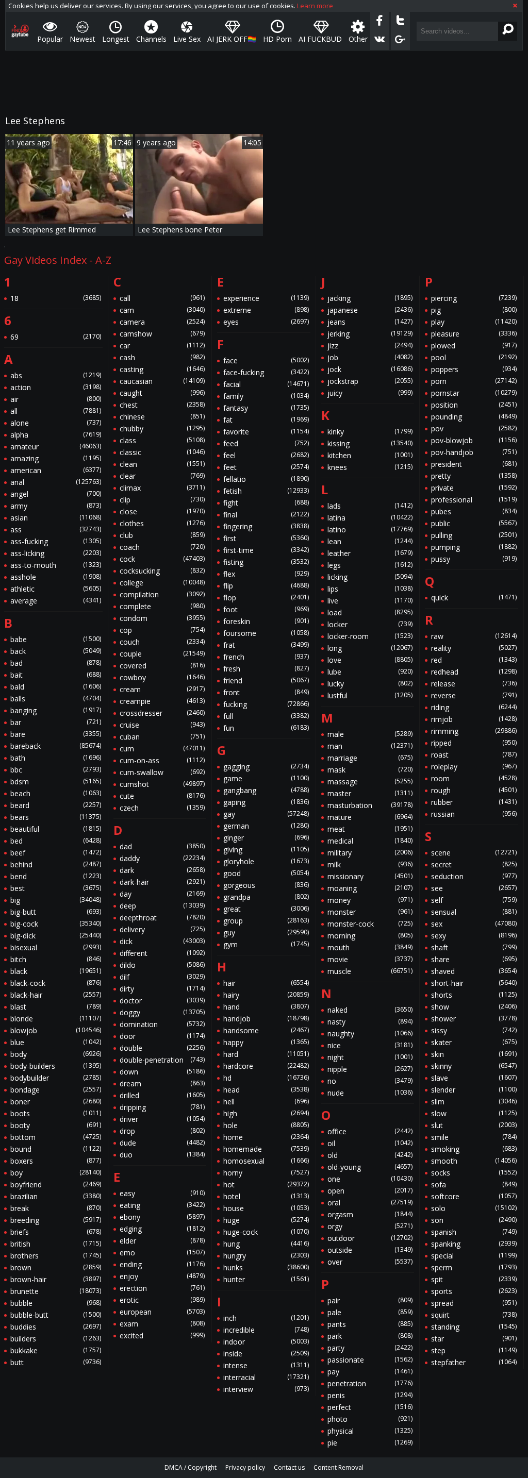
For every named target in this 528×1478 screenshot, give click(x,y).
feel (266, 455)
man (370, 746)
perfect (370, 1407)
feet (266, 467)
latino (370, 529)
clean (162, 464)
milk (370, 864)
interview (266, 1389)
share (474, 959)
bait (55, 675)
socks (474, 1173)
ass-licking (55, 553)
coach (162, 547)
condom (162, 618)
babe (55, 639)
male (370, 734)
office (370, 1131)
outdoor (370, 1238)
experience (266, 298)
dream (162, 1083)
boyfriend (55, 1184)
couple (162, 654)
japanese (370, 310)
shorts (474, 995)
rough (474, 790)
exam (162, 1324)
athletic (55, 589)
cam (162, 310)
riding (474, 707)
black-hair (55, 995)
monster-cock (370, 924)
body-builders (55, 1066)
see (474, 888)
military (370, 853)
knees (370, 467)
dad (162, 846)
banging (55, 710)
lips (370, 589)
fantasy (266, 408)
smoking (474, 1149)
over (370, 1262)
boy (55, 1173)
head (266, 1090)
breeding (55, 1220)
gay (266, 814)
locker (370, 624)
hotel (266, 1196)
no (370, 1081)
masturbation (370, 805)
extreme (266, 310)
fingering (266, 526)
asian (55, 518)
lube (370, 672)
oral (370, 1202)
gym (266, 944)
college (162, 582)
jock (370, 369)
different (162, 953)
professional (474, 500)
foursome (266, 633)
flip (266, 586)
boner (55, 1101)
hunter (266, 1279)
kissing (370, 443)
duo (162, 1155)
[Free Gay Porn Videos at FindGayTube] (20, 31)
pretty (474, 476)
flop (266, 597)
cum (162, 748)
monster (370, 912)
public (474, 523)
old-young (370, 1167)
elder (162, 1241)
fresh (266, 669)
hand (266, 1007)
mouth (370, 947)
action (55, 387)
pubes (474, 511)
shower (474, 1018)
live (370, 601)
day (162, 894)
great (266, 909)
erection (162, 1288)
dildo (162, 965)
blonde (55, 1018)
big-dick (55, 935)
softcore (474, 1196)
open (370, 1191)
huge (266, 1220)
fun (266, 728)
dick (162, 941)
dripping (162, 1107)
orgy (370, 1226)
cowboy (162, 677)
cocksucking (162, 571)
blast (55, 1007)
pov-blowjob (474, 440)
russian (474, 814)
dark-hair (162, 882)
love (370, 660)
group (266, 921)
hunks (266, 1267)
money (370, 900)
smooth (474, 1161)
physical (370, 1431)
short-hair (474, 983)
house (266, 1208)
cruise (162, 725)
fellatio (266, 479)
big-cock (55, 924)
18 (55, 298)
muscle (370, 971)
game (266, 778)
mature (370, 817)
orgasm (370, 1214)
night (370, 1057)
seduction (474, 876)
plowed (474, 345)
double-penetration (162, 1060)
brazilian (55, 1196)
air (55, 399)
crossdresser (162, 713)
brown (55, 1267)
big (55, 900)
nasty (370, 1022)
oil (370, 1143)
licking (370, 577)
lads (370, 506)
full (266, 716)
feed (266, 443)
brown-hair (55, 1279)
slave (474, 1078)
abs (55, 375)
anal (55, 482)
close (162, 511)
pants (370, 1324)
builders (55, 1338)
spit (474, 1279)
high (266, 1113)
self (474, 900)
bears (55, 817)
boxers (55, 1161)
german (266, 826)
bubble (55, 1303)
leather (370, 553)
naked (370, 1010)
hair (266, 983)
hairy (266, 995)
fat (266, 420)
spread (474, 1303)
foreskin (266, 621)
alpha (55, 435)
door (162, 1036)
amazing (55, 458)
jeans (370, 322)
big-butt (55, 912)
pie (370, 1443)
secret (474, 864)
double (162, 1048)
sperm (474, 1267)
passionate (370, 1360)
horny (266, 1173)
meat (370, 829)
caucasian (162, 381)
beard (55, 805)
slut (474, 1125)
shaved (474, 971)
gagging (266, 766)
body (55, 1054)
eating (162, 1205)
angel (55, 494)
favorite (266, 431)
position (474, 405)
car (162, 345)
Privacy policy (245, 1467)
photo (370, 1419)
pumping (474, 547)
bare (55, 734)
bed (55, 841)
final (266, 514)
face (266, 360)
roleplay (474, 766)
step (474, 1350)
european (162, 1312)
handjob (266, 1018)
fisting (266, 562)
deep (162, 906)
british (55, 1244)
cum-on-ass (162, 760)
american (55, 470)
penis (370, 1395)
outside (370, 1250)
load (370, 612)
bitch (55, 959)
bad (55, 663)
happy (266, 1042)
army (55, 506)
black (55, 971)
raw (474, 636)
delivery (162, 929)
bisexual (55, 947)
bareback (55, 746)
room (474, 778)
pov (474, 428)
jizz (370, 345)
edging (162, 1229)
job (370, 357)
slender (474, 1090)
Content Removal (339, 1467)
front (266, 692)
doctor (162, 1000)
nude (370, 1093)
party (370, 1348)
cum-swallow (162, 772)
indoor (266, 1342)
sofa (474, 1184)
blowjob (55, 1030)
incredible (266, 1330)
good (266, 873)
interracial (266, 1377)
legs (370, 565)
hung (266, 1244)
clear (162, 476)
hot (266, 1184)
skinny (474, 1066)
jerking (370, 334)
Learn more (315, 5)
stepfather (474, 1362)
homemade (266, 1149)
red (474, 660)
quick (474, 597)
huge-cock (266, 1232)
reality (474, 648)
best (55, 888)
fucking (266, 704)
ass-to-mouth (55, 565)
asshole (55, 577)
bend (55, 876)
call (162, 298)
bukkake (55, 1350)
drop (162, 1131)
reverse (474, 695)
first (266, 538)
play (474, 322)
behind (55, 864)
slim (474, 1101)
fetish (266, 491)
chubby (162, 428)
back (55, 651)
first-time (266, 550)
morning (370, 935)
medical (370, 841)
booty (55, 1125)
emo (162, 1252)
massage (370, 781)
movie (370, 959)
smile (474, 1137)
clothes (162, 523)
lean (370, 541)
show (474, 1007)
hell (266, 1101)
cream (162, 689)
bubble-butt (55, 1315)
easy (162, 1193)
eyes (266, 322)
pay (370, 1371)
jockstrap (370, 381)
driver (162, 1119)
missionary (370, 876)
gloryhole (266, 861)
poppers (474, 369)
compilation (162, 594)
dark (162, 870)
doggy (162, 1012)
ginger (266, 838)
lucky (370, 683)
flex (266, 574)
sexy (474, 935)
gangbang (266, 790)
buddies (55, 1327)
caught (162, 393)
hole (266, 1125)
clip (162, 500)
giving (266, 849)
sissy (474, 1030)
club (162, 535)
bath (55, 758)
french (266, 657)
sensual (474, 912)
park (370, 1336)
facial (266, 384)
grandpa (266, 897)
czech (162, 808)
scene (474, 853)
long (370, 648)
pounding (474, 417)
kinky (370, 431)
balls (55, 698)
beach (55, 793)
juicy (370, 393)
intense (266, 1365)
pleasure (474, 334)
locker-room (370, 636)
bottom (55, 1137)
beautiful (55, 829)
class (162, 440)
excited (162, 1335)
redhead (474, 672)
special (474, 1256)
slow (474, 1113)
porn (474, 381)
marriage (370, 758)
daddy (162, 858)
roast (474, 755)
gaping (266, 802)
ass (55, 529)
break (55, 1208)
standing (474, 1327)
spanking (474, 1244)
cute (162, 796)
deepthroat (162, 917)
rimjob (474, 719)
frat (266, 645)
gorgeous (266, 885)
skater (474, 1042)
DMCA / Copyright (190, 1467)
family (266, 396)
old (370, 1155)
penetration (370, 1383)
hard (266, 1054)
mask (370, 770)
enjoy (162, 1276)
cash (162, 357)
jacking (370, 298)
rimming (474, 731)
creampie (162, 701)
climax (162, 488)
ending (162, 1264)
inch (266, 1318)
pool (474, 357)
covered (162, 665)
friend (266, 680)
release (474, 683)
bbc (55, 770)
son (474, 1220)
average (55, 601)
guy (266, 932)
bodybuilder (55, 1078)
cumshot (162, 784)
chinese (162, 417)
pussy (474, 559)
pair (370, 1300)
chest (162, 405)
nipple (370, 1069)
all (55, 411)
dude (162, 1143)
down (162, 1072)
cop (162, 630)
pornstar (474, 393)
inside (266, 1353)
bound (55, 1149)
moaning (370, 888)
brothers (55, 1256)
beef (55, 853)
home (266, 1137)
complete (162, 606)
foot (266, 609)
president (474, 464)
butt (55, 1362)
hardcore (266, 1066)
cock (162, 559)
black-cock (55, 983)
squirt (474, 1315)
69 (55, 337)
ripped (474, 743)
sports (474, 1291)
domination (162, 1024)
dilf (162, 977)
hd (266, 1078)
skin (474, 1054)
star (474, 1338)
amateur (55, 446)
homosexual (266, 1161)
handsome (266, 1030)
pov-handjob (474, 452)
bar (55, 722)
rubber (474, 802)
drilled (162, 1095)
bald (55, 687)
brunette (55, 1291)
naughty (370, 1033)
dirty (162, 989)
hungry (266, 1256)
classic (162, 452)
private (474, 488)
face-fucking (266, 372)
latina (370, 518)
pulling (474, 535)
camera (162, 322)
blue (55, 1042)
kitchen (370, 455)
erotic (162, 1300)
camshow (162, 334)
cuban (162, 737)
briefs (55, 1232)
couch (162, 642)
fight (266, 503)
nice (370, 1045)
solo (474, 1208)
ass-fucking (55, 541)
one (370, 1179)
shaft (474, 947)
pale (370, 1312)
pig (474, 310)
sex (474, 924)
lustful (370, 695)
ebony (162, 1217)
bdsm (55, 781)
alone (55, 423)
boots (55, 1113)
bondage (55, 1090)
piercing (474, 298)
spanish (474, 1232)
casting (162, 369)
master (370, 793)
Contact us (289, 1467)
